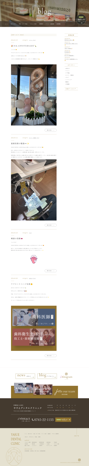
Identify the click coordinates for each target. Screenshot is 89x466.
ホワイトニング (49, 445)
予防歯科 (55, 442)
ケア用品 (68, 72)
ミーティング (69, 79)
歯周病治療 (48, 442)
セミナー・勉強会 (32, 137)
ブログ (34, 40)
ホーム (26, 433)
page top (76, 436)
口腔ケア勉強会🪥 (68, 48)
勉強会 (67, 81)
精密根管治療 (41, 442)
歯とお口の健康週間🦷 (69, 55)
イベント (31, 40)
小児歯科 (68, 84)
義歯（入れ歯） (27, 445)
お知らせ (31, 278)
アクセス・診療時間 (55, 433)
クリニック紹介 (44, 433)
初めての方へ (30, 433)
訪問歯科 (55, 445)
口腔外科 (40, 445)
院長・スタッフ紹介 (37, 433)
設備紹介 (49, 433)
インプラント (34, 445)
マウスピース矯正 (28, 442)
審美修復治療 (34, 442)
